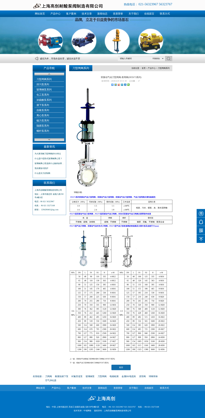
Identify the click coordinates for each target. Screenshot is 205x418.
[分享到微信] (128, 85)
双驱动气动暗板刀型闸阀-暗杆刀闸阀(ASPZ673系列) (95, 359)
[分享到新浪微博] (119, 85)
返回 (121, 367)
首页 (144, 68)
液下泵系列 (43, 105)
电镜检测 (114, 376)
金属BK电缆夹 (129, 376)
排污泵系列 (43, 84)
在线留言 (149, 13)
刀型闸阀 (102, 376)
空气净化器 (50, 380)
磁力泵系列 (43, 120)
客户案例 (71, 13)
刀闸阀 (48, 376)
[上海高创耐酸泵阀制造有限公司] (68, 8)
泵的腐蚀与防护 (41, 168)
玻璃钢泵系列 (44, 89)
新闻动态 (102, 13)
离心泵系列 (43, 115)
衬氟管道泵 (77, 376)
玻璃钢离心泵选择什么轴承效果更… (49, 163)
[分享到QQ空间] (115, 85)
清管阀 (142, 376)
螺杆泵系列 (43, 130)
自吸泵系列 (43, 110)
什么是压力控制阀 (42, 173)
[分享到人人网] (125, 85)
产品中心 (55, 13)
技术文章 (87, 13)
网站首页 (40, 13)
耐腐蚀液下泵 (61, 376)
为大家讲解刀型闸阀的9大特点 (48, 154)
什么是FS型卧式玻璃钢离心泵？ (48, 159)
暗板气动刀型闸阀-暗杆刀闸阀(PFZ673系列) (92, 363)
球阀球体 (153, 376)
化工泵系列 (43, 94)
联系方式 (165, 13)
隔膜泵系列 (43, 125)
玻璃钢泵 (90, 376)
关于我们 (134, 13)
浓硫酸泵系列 (44, 100)
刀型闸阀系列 (44, 79)
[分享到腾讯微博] (122, 85)
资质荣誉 (118, 13)
